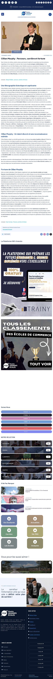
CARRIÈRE (6, 51)
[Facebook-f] (37, 3)
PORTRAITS (17, 51)
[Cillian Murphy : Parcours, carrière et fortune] (41, 234)
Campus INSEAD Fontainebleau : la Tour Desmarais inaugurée (31, 6)
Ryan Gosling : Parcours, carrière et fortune (16, 222)
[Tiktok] (48, 3)
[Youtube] (46, 3)
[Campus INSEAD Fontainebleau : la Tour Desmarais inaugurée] (12, 490)
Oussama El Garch (6, 55)
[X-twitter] (39, 3)
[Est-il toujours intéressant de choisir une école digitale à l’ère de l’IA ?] (12, 508)
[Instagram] (41, 3)
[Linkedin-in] (44, 3)
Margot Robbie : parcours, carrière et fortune (16, 79)
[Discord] (51, 3)
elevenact (50, 676)
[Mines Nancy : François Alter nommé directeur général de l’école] (12, 499)
